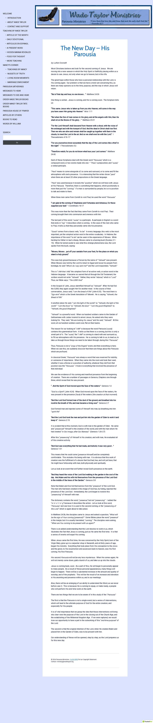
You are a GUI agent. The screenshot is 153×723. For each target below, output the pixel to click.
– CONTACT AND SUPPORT (16, 26)
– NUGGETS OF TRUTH (14, 74)
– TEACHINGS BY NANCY (15, 69)
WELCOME (7, 14)
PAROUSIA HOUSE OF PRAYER (16, 111)
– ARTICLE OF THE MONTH (15, 35)
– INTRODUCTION (12, 18)
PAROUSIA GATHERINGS (13, 86)
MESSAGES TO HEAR (12, 91)
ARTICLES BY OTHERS (12, 115)
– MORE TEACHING (12, 61)
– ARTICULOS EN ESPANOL (15, 44)
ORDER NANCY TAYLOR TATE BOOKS (15, 105)
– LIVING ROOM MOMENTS (16, 78)
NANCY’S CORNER (10, 65)
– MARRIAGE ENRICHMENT (16, 82)
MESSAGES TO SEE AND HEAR (16, 95)
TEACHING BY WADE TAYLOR (15, 31)
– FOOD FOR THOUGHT (14, 56)
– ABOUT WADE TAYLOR (14, 22)
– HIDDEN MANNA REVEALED (17, 52)
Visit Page (93, 17)
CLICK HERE (74, 659)
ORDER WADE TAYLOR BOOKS (15, 99)
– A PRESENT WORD (13, 48)
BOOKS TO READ (10, 119)
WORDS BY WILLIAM (12, 124)
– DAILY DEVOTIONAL (13, 39)
